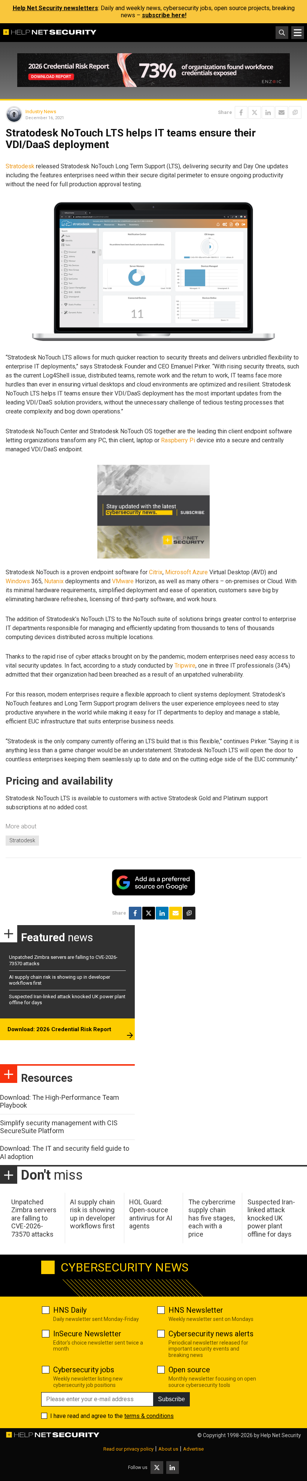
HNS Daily (69, 1310)
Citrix (155, 572)
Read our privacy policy (128, 1449)
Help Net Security (281, 1435)
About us (168, 1449)
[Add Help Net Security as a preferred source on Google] (295, 112)
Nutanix (54, 581)
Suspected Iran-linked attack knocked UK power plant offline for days (271, 1218)
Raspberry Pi (178, 440)
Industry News (40, 111)
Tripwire (184, 665)
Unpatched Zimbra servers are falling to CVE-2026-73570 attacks (34, 1218)
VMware (123, 581)
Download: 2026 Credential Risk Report (59, 1029)
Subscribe (171, 1399)
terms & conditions (149, 1416)
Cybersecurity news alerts (210, 1333)
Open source (189, 1369)
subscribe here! (164, 15)
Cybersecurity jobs (83, 1369)
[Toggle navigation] (297, 32)
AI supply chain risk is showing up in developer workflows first (92, 1214)
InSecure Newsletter (87, 1333)
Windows (18, 581)
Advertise (193, 1449)
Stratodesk (20, 166)
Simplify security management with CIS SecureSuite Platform (59, 1127)
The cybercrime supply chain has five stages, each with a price (211, 1218)
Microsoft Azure (186, 572)
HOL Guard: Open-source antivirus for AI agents (150, 1214)
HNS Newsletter (195, 1310)
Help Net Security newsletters (55, 8)
